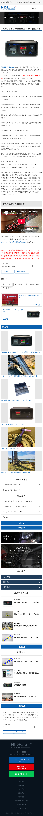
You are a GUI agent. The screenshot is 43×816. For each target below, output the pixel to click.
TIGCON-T (7, 284)
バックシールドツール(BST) (13, 512)
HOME (21, 781)
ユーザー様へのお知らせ (12, 484)
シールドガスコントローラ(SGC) (15, 506)
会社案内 (21, 789)
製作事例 (7, 562)
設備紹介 (6, 582)
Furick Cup (7, 517)
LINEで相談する (21, 774)
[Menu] (39, 8)
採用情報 (6, 587)
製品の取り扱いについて (12, 490)
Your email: (5, 263)
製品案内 (21, 785)
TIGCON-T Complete (8, 67)
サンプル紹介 (9, 556)
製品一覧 (21, 523)
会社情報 (6, 577)
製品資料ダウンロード (9, 537)
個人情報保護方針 (21, 801)
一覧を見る (21, 647)
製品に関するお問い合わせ (21, 767)
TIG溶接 (19, 284)
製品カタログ (21, 804)
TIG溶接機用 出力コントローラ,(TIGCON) (18, 501)
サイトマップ (21, 808)
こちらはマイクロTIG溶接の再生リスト (14, 242)
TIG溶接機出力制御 (33, 284)
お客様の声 (7, 288)
